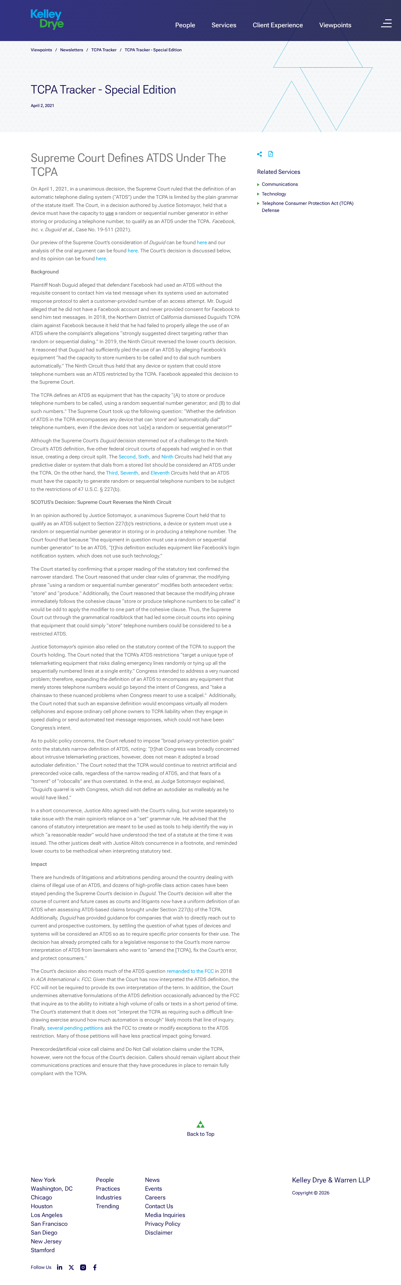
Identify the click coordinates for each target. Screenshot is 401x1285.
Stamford (43, 1250)
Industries (109, 1197)
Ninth (167, 457)
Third (112, 473)
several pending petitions (75, 1028)
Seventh (129, 473)
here (202, 242)
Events (153, 1188)
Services (224, 25)
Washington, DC (52, 1188)
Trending (107, 1206)
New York (43, 1179)
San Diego (44, 1232)
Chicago (41, 1197)
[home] (47, 19)
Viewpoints (335, 25)
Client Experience (278, 25)
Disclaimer (159, 1232)
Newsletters (71, 49)
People (185, 25)
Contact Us (159, 1206)
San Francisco (49, 1223)
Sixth (143, 457)
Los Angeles (47, 1214)
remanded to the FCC (190, 971)
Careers (155, 1197)
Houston (42, 1206)
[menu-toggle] (386, 23)
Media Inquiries (165, 1214)
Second (127, 457)
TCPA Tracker (104, 49)
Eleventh (160, 473)
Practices (108, 1188)
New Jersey (46, 1241)
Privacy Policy (162, 1223)
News (152, 1179)
